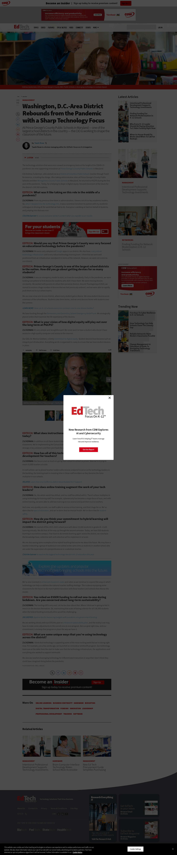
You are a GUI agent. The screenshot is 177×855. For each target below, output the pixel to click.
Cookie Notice (77, 852)
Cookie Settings (135, 849)
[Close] (173, 849)
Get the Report (88, 449)
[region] (88, 849)
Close (110, 398)
